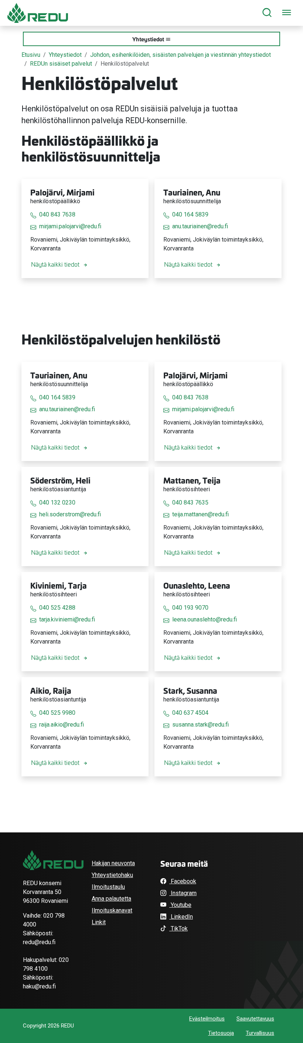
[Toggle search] (267, 13)
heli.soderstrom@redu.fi (70, 514)
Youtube (180, 904)
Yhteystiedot (148, 39)
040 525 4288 (57, 607)
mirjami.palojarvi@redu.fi (70, 226)
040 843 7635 (190, 502)
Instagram (183, 893)
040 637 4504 (190, 712)
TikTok (178, 928)
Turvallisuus (260, 1033)
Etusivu (30, 54)
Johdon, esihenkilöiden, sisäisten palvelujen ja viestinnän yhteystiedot (180, 54)
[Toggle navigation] (287, 13)
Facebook (182, 881)
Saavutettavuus (255, 1018)
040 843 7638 (57, 214)
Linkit (99, 922)
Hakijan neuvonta (113, 863)
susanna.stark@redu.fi (200, 724)
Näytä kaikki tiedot (55, 264)
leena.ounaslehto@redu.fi (204, 619)
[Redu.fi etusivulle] (37, 13)
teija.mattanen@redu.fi (200, 514)
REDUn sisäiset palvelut (61, 63)
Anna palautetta (111, 898)
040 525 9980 (57, 712)
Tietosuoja (221, 1033)
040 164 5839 (190, 214)
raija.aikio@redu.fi (61, 724)
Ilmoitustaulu (108, 886)
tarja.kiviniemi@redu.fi (67, 619)
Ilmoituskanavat (112, 910)
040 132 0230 (57, 502)
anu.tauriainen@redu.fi (200, 226)
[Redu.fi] (53, 860)
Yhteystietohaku (112, 875)
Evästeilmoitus (207, 1018)
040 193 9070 (190, 607)
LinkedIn (181, 916)
